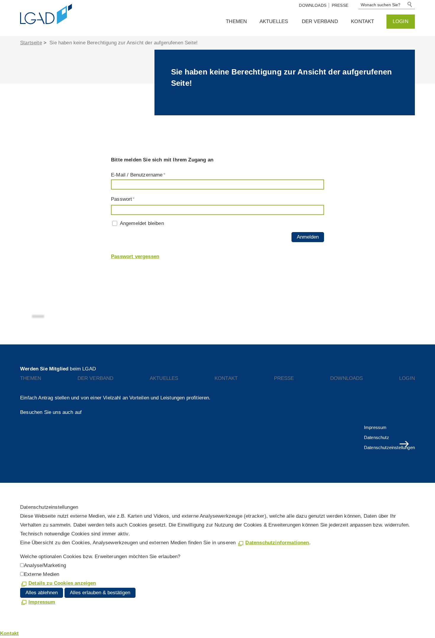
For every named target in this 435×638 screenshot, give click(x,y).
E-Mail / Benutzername (138, 175)
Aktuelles (274, 21)
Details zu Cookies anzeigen (62, 583)
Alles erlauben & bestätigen (100, 592)
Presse (340, 5)
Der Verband (320, 21)
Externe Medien (41, 574)
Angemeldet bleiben (142, 223)
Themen (236, 21)
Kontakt (362, 21)
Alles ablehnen (41, 592)
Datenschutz (376, 437)
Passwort (123, 199)
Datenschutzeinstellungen (389, 447)
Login (400, 21)
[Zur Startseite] (64, 14)
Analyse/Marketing (45, 565)
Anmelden (308, 237)
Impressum (375, 427)
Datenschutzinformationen (277, 542)
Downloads (312, 5)
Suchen (410, 4)
